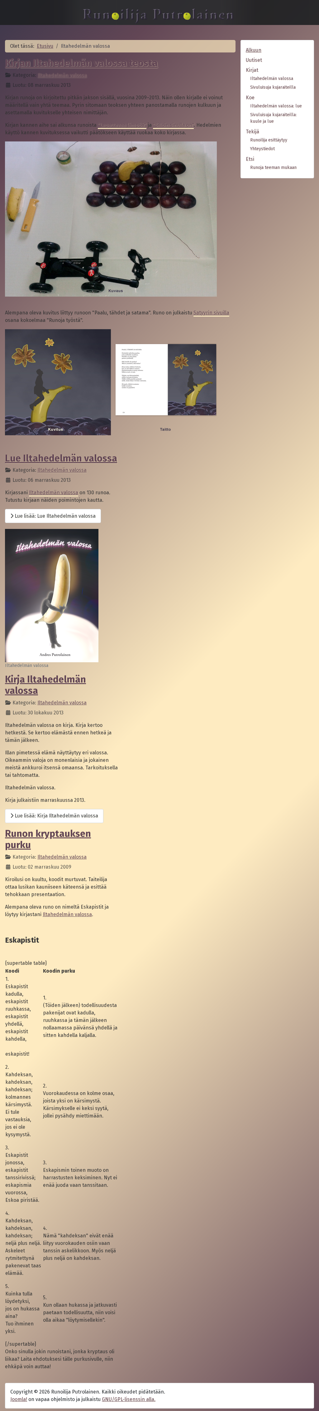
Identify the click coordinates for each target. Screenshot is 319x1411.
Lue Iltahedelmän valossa (61, 458)
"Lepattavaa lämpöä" (122, 125)
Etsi (250, 159)
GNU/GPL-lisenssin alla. (128, 1399)
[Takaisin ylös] (308, 1399)
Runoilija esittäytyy (268, 140)
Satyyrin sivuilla (211, 313)
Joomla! (18, 1399)
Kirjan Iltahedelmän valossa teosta (81, 63)
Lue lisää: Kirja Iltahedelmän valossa (55, 816)
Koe (250, 98)
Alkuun (253, 50)
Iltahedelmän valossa (62, 75)
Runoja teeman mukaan (273, 167)
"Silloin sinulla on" (173, 125)
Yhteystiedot (262, 148)
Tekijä (252, 132)
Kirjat (252, 70)
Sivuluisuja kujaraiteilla (273, 87)
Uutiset (254, 60)
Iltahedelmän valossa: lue (276, 106)
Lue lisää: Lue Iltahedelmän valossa (54, 516)
